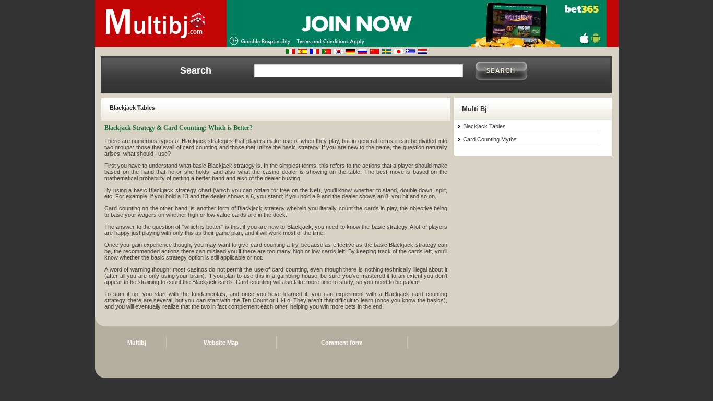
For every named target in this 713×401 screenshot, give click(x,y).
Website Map (221, 342)
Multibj (136, 342)
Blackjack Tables (484, 126)
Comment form (342, 342)
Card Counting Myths (490, 139)
